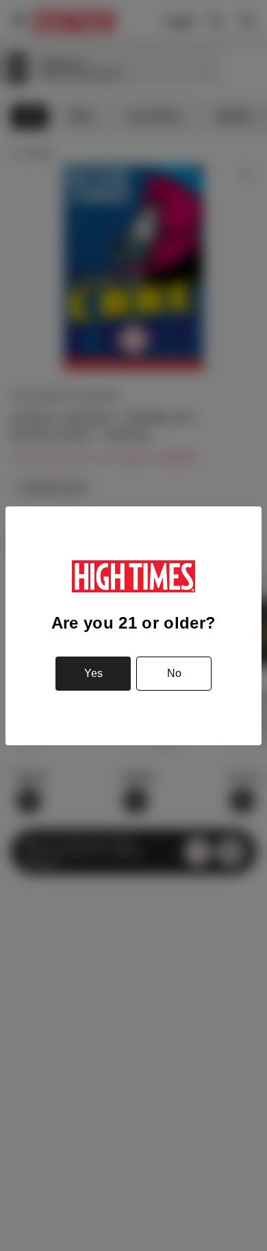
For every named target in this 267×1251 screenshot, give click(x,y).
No (174, 673)
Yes (93, 673)
